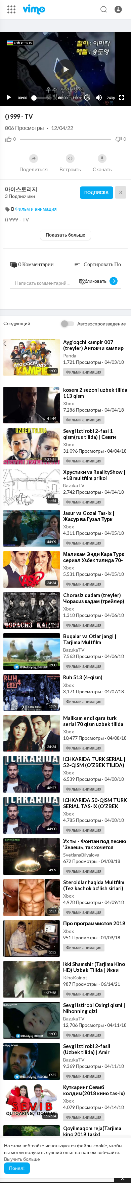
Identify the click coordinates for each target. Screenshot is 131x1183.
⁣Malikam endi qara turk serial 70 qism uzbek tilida (93, 721)
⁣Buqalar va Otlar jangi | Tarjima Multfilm (89, 639)
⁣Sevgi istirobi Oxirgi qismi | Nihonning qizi (94, 1008)
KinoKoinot (75, 977)
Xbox (68, 403)
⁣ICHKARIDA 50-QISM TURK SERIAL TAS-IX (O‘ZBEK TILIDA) (95, 806)
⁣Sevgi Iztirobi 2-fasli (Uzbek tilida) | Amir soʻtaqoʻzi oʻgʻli (86, 1052)
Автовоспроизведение (101, 323)
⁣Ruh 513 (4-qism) (82, 677)
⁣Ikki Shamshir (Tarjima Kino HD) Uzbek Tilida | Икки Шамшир (94, 970)
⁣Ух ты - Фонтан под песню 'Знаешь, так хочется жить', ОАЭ (94, 847)
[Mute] (98, 97)
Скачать (102, 169)
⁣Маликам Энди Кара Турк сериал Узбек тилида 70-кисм (93, 560)
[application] (65, 69)
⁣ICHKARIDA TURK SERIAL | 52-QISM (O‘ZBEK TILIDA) (94, 762)
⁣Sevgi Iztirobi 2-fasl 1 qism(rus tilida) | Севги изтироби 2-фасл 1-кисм (93, 437)
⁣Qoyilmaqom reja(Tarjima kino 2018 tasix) (92, 1131)
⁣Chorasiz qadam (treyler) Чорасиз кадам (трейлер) (93, 598)
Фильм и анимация (36, 209)
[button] (118, 9)
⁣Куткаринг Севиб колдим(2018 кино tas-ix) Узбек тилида (94, 1093)
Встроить (70, 169)
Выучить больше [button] (22, 1159)
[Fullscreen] (121, 97)
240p (111, 98)
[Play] (8, 97)
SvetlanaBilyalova (81, 855)
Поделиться (33, 169)
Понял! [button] (17, 1168)
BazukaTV (74, 485)
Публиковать (94, 281)
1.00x (76, 98)
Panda (69, 355)
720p (109, 81)
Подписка (96, 192)
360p (109, 71)
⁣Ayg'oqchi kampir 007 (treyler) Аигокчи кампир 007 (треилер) (93, 348)
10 (87, 97)
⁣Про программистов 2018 (94, 923)
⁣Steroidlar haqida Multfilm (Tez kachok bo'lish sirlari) (93, 885)
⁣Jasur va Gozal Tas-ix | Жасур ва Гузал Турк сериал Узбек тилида (88, 519)
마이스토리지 (21, 189)
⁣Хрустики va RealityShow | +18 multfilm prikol (94, 475)
